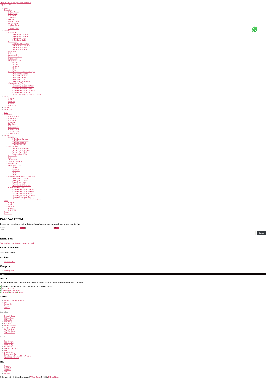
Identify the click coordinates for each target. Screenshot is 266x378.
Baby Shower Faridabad (20, 36)
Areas (6, 96)
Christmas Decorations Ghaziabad (23, 90)
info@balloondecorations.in (21, 3)
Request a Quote (5, 5)
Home (6, 8)
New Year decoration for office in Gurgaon (26, 94)
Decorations (8, 10)
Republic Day (12, 59)
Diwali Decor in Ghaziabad (21, 81)
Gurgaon (15, 62)
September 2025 (9, 262)
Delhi (14, 70)
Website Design (35, 377)
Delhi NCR (12, 105)
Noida (14, 68)
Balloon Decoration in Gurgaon (14, 300)
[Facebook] (4, 292)
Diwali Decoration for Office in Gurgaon (21, 72)
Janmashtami (12, 55)
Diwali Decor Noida (19, 77)
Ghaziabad (16, 66)
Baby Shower (12, 32)
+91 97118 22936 (6, 3)
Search (2, 230)
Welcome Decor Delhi (19, 49)
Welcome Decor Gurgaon (20, 44)
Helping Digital (53, 377)
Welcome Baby (13, 42)
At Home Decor (13, 27)
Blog (5, 302)
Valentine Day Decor (15, 57)
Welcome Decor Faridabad (21, 45)
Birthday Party (13, 14)
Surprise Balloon (13, 23)
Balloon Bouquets (14, 21)
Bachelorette (12, 51)
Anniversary (12, 17)
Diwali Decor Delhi (18, 79)
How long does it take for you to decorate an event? (17, 243)
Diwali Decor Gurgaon (20, 74)
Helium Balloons (13, 12)
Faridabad (15, 64)
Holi (9, 53)
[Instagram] (13, 292)
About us (7, 308)
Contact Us (8, 109)
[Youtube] (20, 292)
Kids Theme (12, 16)
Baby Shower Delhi (19, 40)
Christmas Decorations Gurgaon (23, 85)
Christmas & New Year (15, 83)
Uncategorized (9, 271)
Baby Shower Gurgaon (20, 34)
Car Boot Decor (13, 25)
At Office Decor (13, 29)
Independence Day (14, 60)
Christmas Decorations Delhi (21, 92)
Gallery (6, 107)
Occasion (7, 31)
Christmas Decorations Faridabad (23, 87)
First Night (11, 19)
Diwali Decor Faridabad (20, 75)
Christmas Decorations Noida (22, 89)
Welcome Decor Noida (20, 47)
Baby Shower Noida (19, 38)
